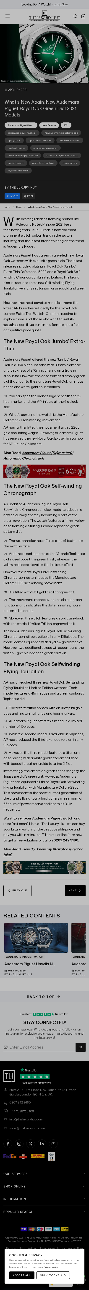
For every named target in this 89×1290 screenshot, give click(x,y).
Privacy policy (51, 1266)
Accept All (22, 1275)
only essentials (53, 1275)
